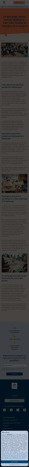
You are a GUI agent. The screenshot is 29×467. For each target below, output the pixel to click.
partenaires (9, 434)
